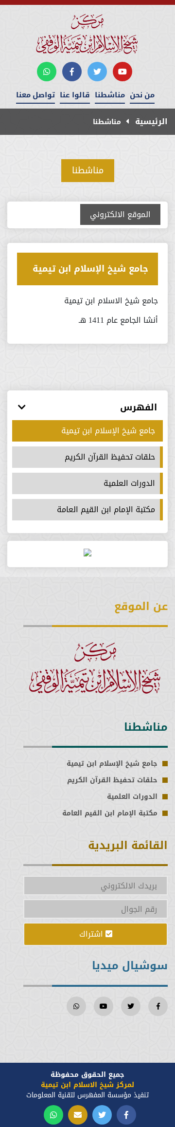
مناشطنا (110, 95)
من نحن (142, 95)
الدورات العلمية (129, 483)
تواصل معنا (35, 95)
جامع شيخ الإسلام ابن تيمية (90, 268)
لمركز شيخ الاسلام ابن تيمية (87, 1085)
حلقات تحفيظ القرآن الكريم (110, 457)
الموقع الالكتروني (120, 214)
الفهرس (138, 407)
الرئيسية (150, 121)
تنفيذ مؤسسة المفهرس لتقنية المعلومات (87, 1095)
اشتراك (92, 934)
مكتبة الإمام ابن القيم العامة (106, 510)
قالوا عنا (75, 95)
